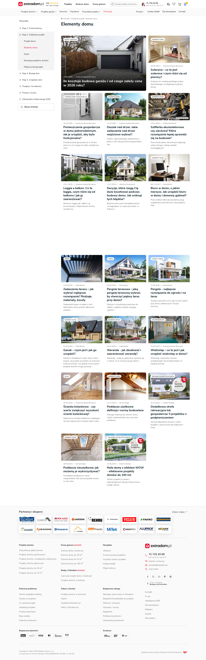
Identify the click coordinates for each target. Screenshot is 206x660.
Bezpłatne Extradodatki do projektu (118, 598)
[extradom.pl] (31, 4)
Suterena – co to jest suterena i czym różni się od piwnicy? (169, 73)
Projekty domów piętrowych (31, 563)
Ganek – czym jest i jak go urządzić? (80, 352)
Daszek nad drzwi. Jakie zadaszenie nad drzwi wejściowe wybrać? (122, 130)
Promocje (108, 11)
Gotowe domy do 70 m (71, 559)
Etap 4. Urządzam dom (32, 80)
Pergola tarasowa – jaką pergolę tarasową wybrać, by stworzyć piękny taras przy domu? (124, 294)
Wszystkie (23, 21)
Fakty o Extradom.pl (69, 607)
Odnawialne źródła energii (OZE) (36, 99)
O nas (147, 596)
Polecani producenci (28, 620)
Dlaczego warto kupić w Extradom (118, 594)
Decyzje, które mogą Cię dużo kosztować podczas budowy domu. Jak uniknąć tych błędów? (124, 193)
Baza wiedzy (31, 106)
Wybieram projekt (77, 19)
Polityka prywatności (112, 616)
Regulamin (107, 611)
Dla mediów (150, 618)
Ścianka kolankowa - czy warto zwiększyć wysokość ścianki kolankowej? (81, 410)
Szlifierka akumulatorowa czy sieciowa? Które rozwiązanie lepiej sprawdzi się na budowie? (169, 132)
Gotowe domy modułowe (72, 550)
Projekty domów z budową (73, 580)
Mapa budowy (109, 568)
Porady (66, 19)
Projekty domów (26, 545)
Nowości (63, 11)
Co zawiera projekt (27, 603)
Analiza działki (153, 11)
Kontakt (182, 11)
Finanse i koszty (29, 92)
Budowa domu (82, 4)
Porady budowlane (27, 611)
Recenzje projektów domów (36, 60)
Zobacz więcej (178, 512)
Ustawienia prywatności (113, 620)
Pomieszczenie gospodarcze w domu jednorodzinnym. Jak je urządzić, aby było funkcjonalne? (81, 132)
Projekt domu (30, 41)
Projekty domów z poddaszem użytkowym (37, 559)
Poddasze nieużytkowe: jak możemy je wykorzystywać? (81, 469)
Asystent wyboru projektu (114, 559)
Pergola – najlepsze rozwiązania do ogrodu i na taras (168, 292)
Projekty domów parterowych (32, 554)
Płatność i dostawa (111, 603)
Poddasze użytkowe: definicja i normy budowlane (125, 408)
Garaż (26, 54)
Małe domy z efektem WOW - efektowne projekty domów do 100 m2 (125, 471)
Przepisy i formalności (31, 86)
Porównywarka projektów (114, 555)
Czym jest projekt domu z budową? (76, 576)
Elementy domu (31, 47)
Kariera (148, 613)
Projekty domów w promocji (73, 594)
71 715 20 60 (152, 3)
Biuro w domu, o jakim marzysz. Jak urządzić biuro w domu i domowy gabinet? (168, 191)
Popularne (74, 11)
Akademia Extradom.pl (70, 603)
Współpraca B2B (152, 600)
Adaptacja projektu (27, 607)
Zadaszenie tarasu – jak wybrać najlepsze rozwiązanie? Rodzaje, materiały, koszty (78, 294)
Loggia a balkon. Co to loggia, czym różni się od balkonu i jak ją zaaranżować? (79, 193)
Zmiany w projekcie (27, 598)
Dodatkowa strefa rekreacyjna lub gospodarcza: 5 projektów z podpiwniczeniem (169, 412)
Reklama (148, 609)
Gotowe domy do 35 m (71, 555)
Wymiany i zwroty (111, 607)
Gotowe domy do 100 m (72, 563)
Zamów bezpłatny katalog (30, 594)
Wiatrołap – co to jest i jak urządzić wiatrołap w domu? (169, 352)
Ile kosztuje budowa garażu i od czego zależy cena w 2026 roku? (102, 83)
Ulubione (107, 550)
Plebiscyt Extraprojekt (33, 67)
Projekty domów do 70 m (30, 573)
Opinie (64, 598)
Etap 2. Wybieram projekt (33, 34)
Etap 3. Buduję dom (30, 73)
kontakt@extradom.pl (158, 565)
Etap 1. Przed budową (32, 28)
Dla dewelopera (169, 11)
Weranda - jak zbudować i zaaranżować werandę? (124, 352)
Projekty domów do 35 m (30, 568)
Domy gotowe (99, 4)
